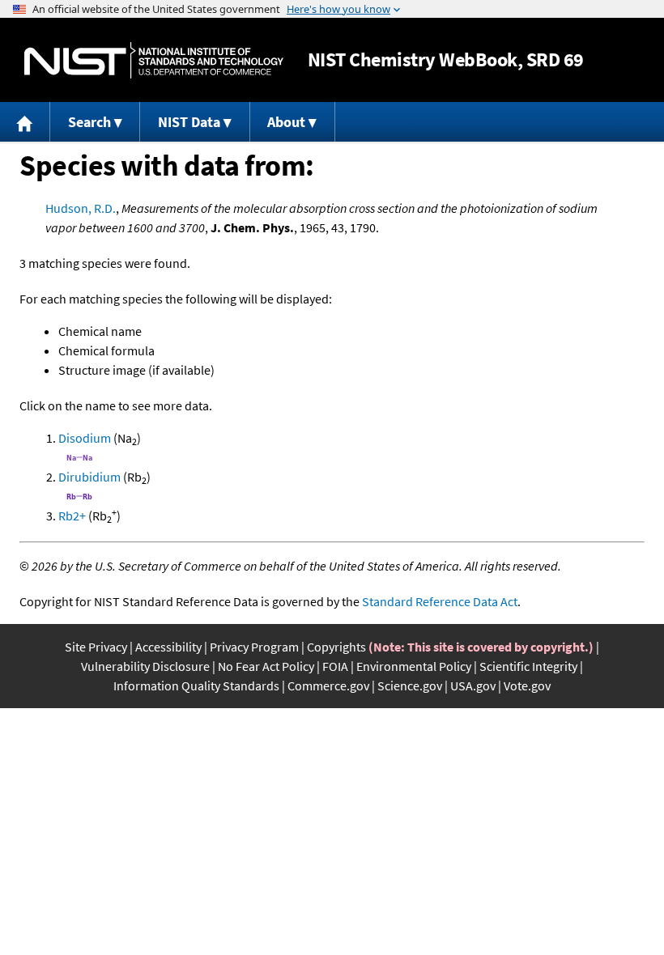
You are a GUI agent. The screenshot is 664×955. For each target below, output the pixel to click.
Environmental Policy (413, 666)
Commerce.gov (328, 685)
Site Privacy (96, 647)
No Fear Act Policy (266, 666)
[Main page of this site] (25, 122)
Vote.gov (527, 685)
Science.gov (409, 685)
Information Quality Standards (196, 685)
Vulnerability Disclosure (145, 666)
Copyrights (336, 647)
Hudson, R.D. (80, 208)
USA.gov (473, 685)
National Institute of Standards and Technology (153, 60)
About (286, 121)
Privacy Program (254, 647)
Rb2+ (72, 515)
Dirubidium (89, 477)
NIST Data (189, 121)
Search (89, 121)
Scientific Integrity (528, 666)
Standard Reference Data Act (439, 601)
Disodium (84, 438)
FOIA (335, 666)
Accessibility (168, 647)
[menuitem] (25, 122)
